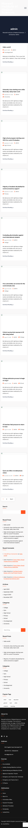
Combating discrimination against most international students (13, 236)
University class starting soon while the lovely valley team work (14, 91)
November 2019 (8, 597)
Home (4, 793)
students (6, 706)
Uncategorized (8, 52)
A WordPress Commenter (11, 554)
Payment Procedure (8, 802)
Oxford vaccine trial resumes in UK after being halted (13, 333)
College (6, 242)
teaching (13, 706)
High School (7, 145)
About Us (5, 796)
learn (11, 703)
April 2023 (6, 589)
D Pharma (5, 783)
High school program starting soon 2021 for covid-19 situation (13, 139)
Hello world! (7, 47)
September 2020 (8, 592)
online (15, 703)
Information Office (7, 799)
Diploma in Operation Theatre (10, 773)
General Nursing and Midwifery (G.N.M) (12, 770)
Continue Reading (7, 62)
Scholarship (6, 809)
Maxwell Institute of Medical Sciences (9, 8)
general (5, 703)
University (7, 97)
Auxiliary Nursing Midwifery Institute (12, 767)
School (22, 383)
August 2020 (7, 594)
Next (11, 499)
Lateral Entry (6, 812)
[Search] (23, 630)
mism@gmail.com (8, 754)
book (10, 699)
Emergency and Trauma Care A (10, 780)
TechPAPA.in (6, 824)
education (16, 699)
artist (5, 699)
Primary (6, 194)
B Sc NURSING (6, 764)
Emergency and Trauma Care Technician (13, 776)
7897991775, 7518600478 (11, 751)
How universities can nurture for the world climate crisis (14, 285)
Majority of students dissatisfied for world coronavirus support (14, 188)
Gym (22, 475)
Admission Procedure (8, 806)
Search (5, 507)
